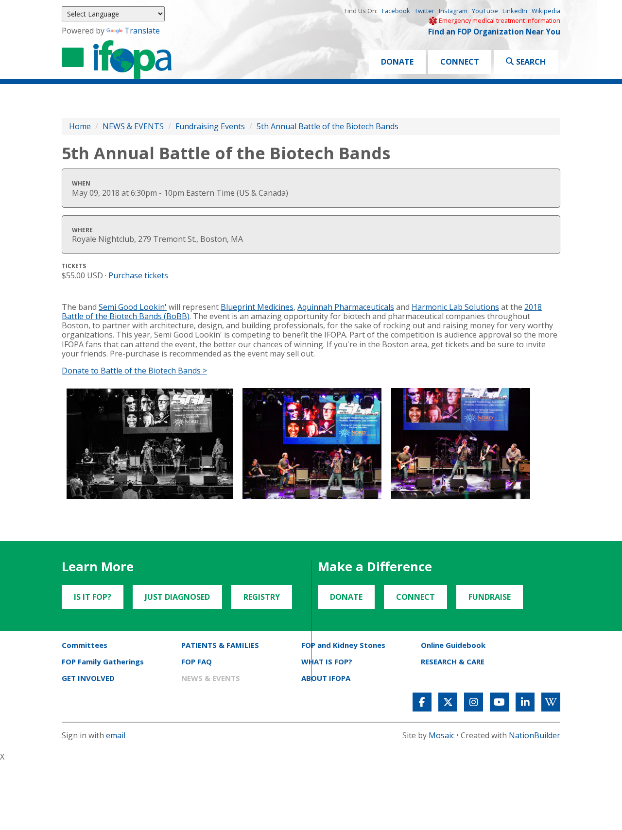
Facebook (396, 10)
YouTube (485, 10)
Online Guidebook (453, 645)
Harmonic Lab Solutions (455, 307)
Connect (459, 61)
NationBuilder (534, 735)
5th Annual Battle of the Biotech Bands (327, 126)
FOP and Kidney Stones (343, 645)
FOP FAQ (196, 661)
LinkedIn (514, 10)
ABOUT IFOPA (325, 678)
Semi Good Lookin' (133, 307)
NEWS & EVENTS (133, 126)
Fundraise (489, 597)
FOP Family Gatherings (103, 661)
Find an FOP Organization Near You (494, 31)
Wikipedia (546, 10)
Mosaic (441, 735)
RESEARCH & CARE (452, 661)
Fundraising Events (210, 126)
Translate (142, 30)
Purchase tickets (138, 275)
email (115, 735)
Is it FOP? (92, 597)
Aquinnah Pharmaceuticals (345, 307)
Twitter (424, 10)
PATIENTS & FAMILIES (220, 645)
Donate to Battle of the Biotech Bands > (134, 370)
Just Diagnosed (177, 597)
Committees (84, 645)
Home (80, 126)
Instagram (453, 10)
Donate (397, 61)
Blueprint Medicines (257, 307)
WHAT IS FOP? (326, 661)
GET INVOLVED (88, 678)
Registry (261, 597)
